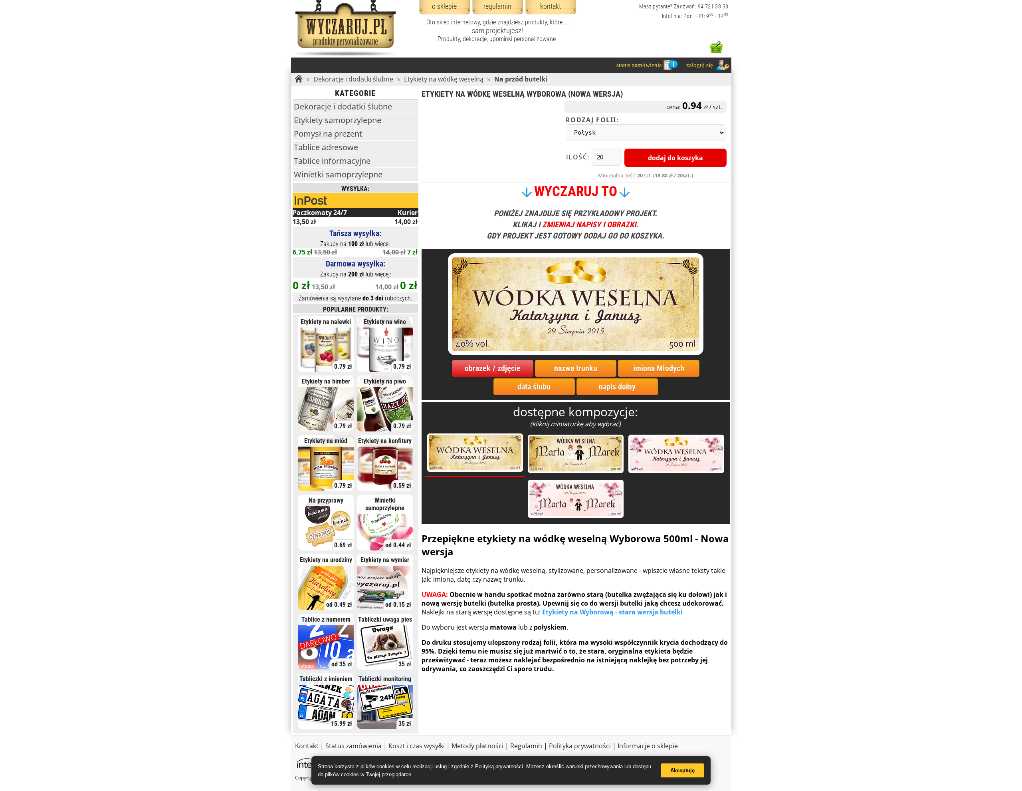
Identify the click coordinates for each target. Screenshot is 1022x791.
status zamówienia (639, 65)
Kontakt (307, 745)
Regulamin (526, 745)
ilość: (579, 157)
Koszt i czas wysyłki (416, 745)
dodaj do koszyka (675, 157)
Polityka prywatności (580, 745)
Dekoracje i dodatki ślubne (353, 79)
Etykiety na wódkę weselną (443, 79)
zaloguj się (699, 65)
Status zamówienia (353, 745)
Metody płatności (477, 745)
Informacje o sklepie (648, 745)
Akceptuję (682, 770)
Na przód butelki (520, 79)
